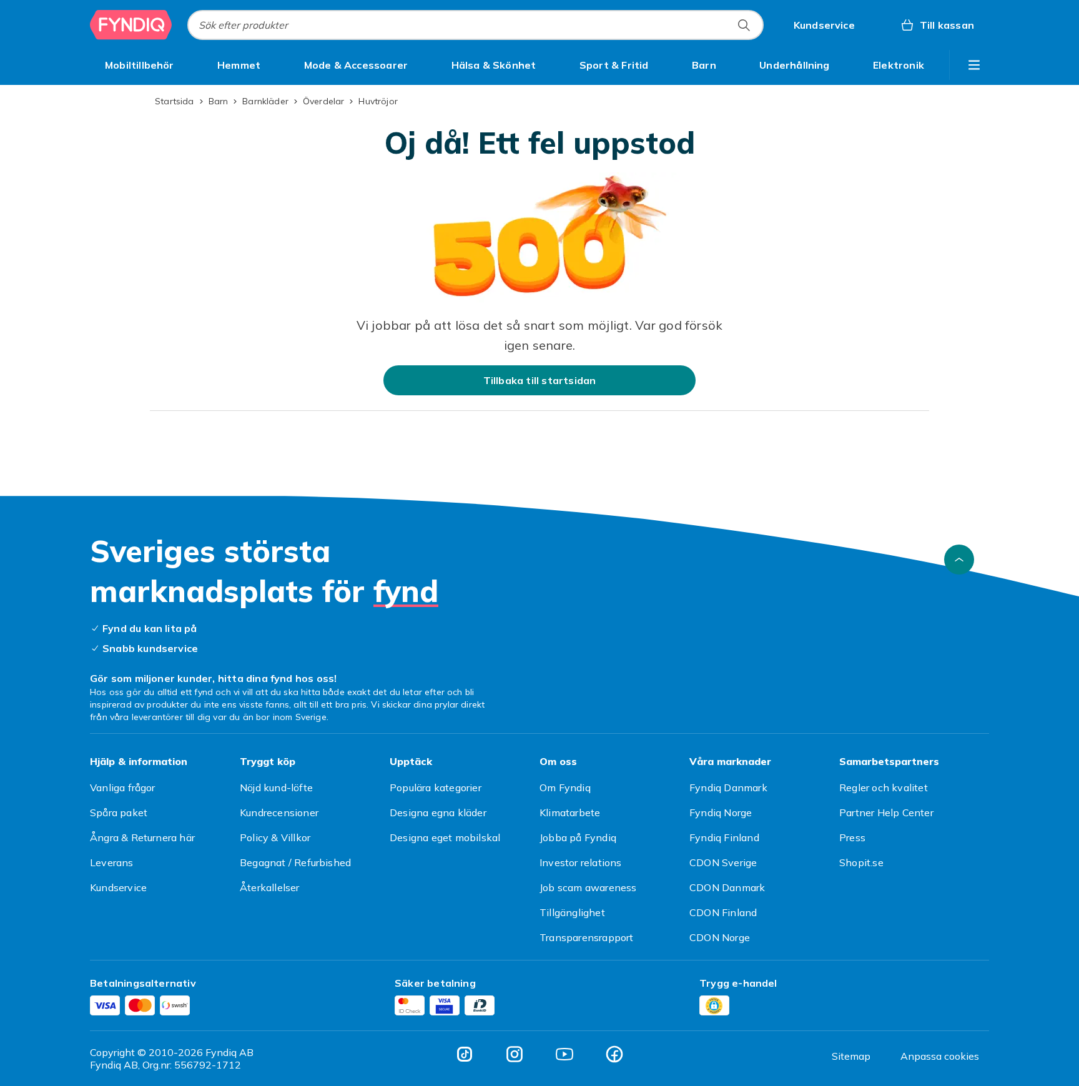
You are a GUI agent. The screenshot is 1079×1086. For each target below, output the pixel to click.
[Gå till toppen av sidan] (959, 560)
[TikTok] (465, 1054)
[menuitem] (139, 65)
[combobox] (475, 25)
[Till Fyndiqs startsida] (131, 25)
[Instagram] (515, 1054)
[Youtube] (564, 1054)
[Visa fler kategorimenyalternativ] (974, 65)
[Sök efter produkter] (744, 25)
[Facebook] (614, 1054)
